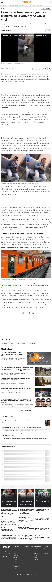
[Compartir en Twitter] (39, 68)
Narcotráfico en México (37, 5)
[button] (2, 2)
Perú (16, 561)
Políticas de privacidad (46, 553)
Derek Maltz (21, 5)
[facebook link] (3, 554)
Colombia (16, 553)
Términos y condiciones (45, 549)
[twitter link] (6, 554)
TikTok (23, 343)
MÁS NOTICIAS (26, 411)
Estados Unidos (16, 557)
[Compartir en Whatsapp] (33, 68)
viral (12, 343)
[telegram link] (6, 557)
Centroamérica (16, 564)
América (16, 548)
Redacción (26, 548)
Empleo (26, 551)
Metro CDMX (5, 343)
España (16, 555)
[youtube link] (3, 557)
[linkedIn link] (9, 557)
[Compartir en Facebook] (36, 68)
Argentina (16, 551)
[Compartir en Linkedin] (42, 68)
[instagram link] (9, 554)
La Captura (8, 5)
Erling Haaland (15, 5)
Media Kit (36, 559)
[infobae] (26, 2)
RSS (16, 568)
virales (17, 343)
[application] (26, 48)
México (3, 8)
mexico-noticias (31, 343)
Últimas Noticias (16, 566)
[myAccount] (50, 2)
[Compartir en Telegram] (45, 68)
